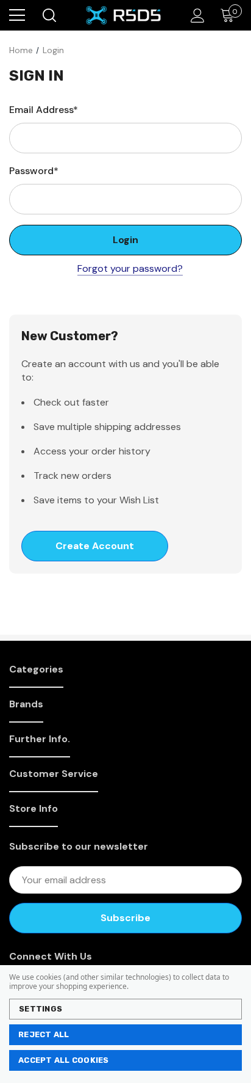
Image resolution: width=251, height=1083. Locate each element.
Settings (40, 1008)
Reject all (43, 1034)
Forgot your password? (130, 268)
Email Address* (43, 109)
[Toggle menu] (17, 15)
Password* (33, 170)
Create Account (94, 545)
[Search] (48, 15)
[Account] (195, 16)
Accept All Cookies (63, 1060)
